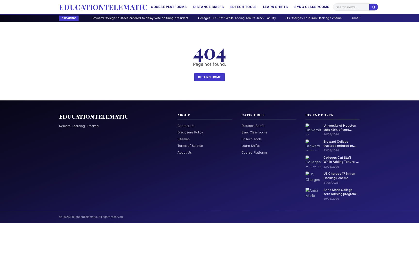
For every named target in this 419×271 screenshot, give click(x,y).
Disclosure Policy (190, 132)
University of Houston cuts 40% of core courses (339, 128)
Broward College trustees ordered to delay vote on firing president (116, 18)
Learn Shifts (275, 7)
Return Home (209, 77)
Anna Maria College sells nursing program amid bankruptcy (339, 192)
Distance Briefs (208, 7)
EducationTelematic (103, 7)
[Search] (373, 7)
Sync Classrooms (312, 7)
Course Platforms (169, 7)
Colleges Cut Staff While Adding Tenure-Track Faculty (213, 18)
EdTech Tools (243, 7)
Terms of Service (190, 146)
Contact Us (185, 126)
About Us (184, 152)
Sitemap (183, 139)
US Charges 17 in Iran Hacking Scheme (290, 18)
